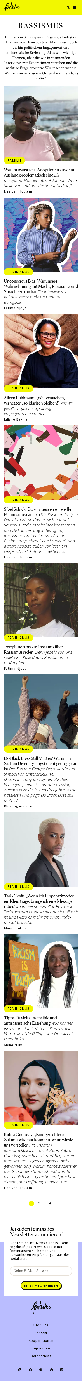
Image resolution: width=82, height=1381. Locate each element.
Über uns (40, 1325)
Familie (14, 160)
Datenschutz (41, 1356)
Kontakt (41, 1333)
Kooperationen (41, 1341)
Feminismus (19, 272)
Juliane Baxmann (18, 419)
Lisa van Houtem (18, 191)
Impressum (41, 1348)
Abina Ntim (13, 1045)
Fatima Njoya (15, 308)
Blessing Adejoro (18, 806)
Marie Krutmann (17, 928)
